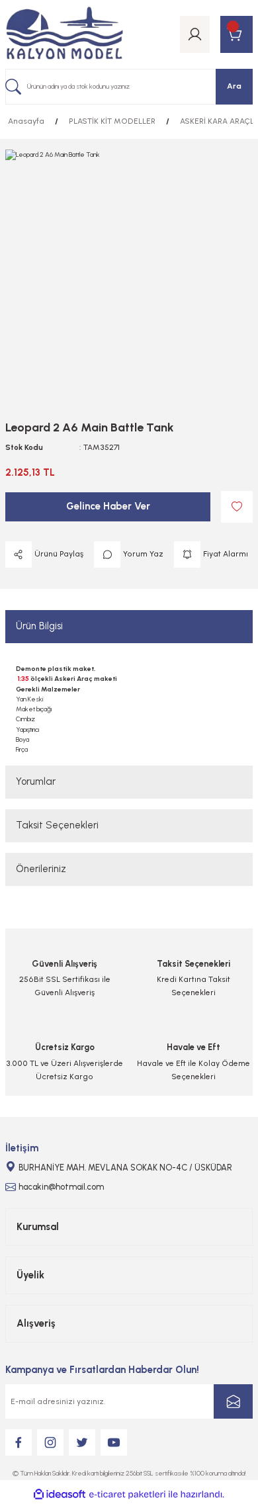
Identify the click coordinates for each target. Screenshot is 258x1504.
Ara (234, 86)
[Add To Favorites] (237, 507)
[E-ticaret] (127, 1494)
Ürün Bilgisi (39, 626)
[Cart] (236, 34)
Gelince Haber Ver (108, 506)
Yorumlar (36, 781)
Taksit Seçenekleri (57, 825)
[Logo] (64, 34)
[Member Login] (195, 34)
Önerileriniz (41, 869)
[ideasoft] (59, 1495)
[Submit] (233, 1401)
